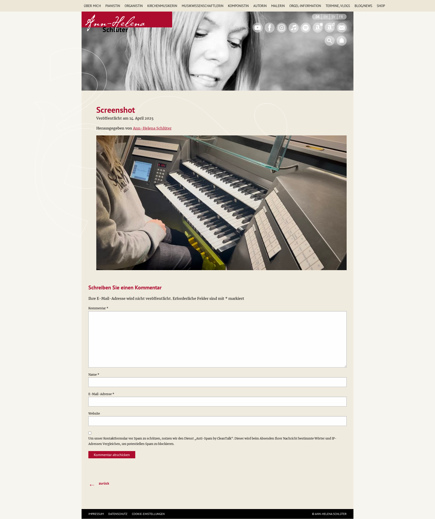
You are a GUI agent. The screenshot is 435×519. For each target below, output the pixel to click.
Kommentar (98, 308)
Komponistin (238, 6)
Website (94, 414)
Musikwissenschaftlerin (202, 6)
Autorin (260, 6)
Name (93, 375)
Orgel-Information (305, 6)
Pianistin (112, 6)
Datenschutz (117, 514)
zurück (98, 483)
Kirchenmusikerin (162, 6)
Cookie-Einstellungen (148, 514)
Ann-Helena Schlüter (152, 128)
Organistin (134, 6)
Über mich (92, 6)
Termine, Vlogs (338, 6)
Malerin (278, 6)
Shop (381, 6)
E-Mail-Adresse (101, 394)
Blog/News (363, 6)
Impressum (96, 514)
